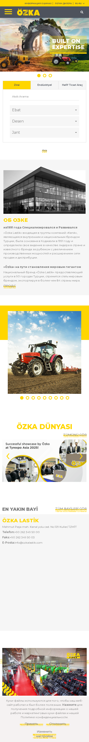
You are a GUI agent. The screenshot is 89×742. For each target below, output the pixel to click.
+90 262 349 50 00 (27, 532)
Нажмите (69, 704)
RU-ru (78, 3)
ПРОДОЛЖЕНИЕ (9, 286)
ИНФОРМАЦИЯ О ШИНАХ (38, 3)
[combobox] (44, 110)
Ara (44, 150)
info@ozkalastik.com (28, 542)
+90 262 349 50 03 (22, 537)
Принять (31, 723)
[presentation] (7, 454)
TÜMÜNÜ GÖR (75, 434)
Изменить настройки (44, 734)
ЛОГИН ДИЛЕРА (63, 3)
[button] (39, 75)
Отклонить (57, 723)
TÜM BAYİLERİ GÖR (71, 508)
